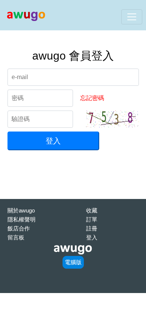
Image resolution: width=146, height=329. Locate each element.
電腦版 (73, 262)
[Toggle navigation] (131, 16)
